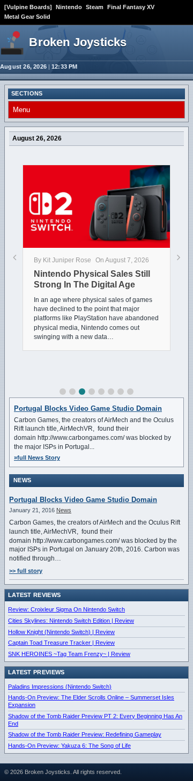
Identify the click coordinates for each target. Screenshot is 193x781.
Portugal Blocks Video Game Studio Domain (88, 408)
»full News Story (37, 457)
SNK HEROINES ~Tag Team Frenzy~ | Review (69, 654)
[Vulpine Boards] (28, 7)
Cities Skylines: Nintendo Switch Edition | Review (71, 620)
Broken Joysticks (78, 42)
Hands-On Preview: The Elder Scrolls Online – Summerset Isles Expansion (91, 701)
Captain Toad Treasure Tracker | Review (61, 642)
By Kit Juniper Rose (62, 260)
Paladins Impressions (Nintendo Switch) (60, 686)
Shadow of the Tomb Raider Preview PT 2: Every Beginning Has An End (95, 720)
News (63, 510)
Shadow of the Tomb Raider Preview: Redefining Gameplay (84, 734)
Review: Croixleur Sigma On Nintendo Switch (66, 609)
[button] (63, 391)
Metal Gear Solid (27, 16)
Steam (94, 7)
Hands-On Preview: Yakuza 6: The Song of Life (69, 745)
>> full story (25, 571)
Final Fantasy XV (130, 7)
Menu (21, 110)
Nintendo (69, 7)
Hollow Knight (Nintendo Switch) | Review (61, 632)
